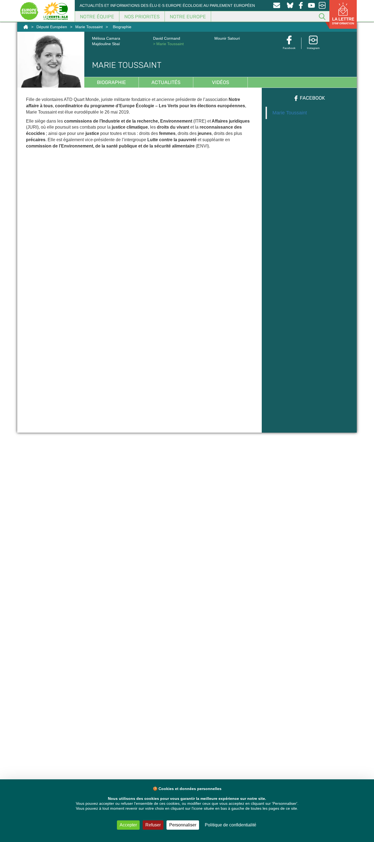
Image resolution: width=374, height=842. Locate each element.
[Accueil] (25, 27)
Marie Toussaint (89, 27)
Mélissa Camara (106, 38)
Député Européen (51, 27)
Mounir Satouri (227, 38)
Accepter (128, 825)
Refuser (153, 825)
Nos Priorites (142, 17)
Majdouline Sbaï (106, 44)
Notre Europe (188, 17)
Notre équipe (97, 17)
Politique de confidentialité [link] (230, 825)
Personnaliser (182, 825)
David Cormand (166, 38)
